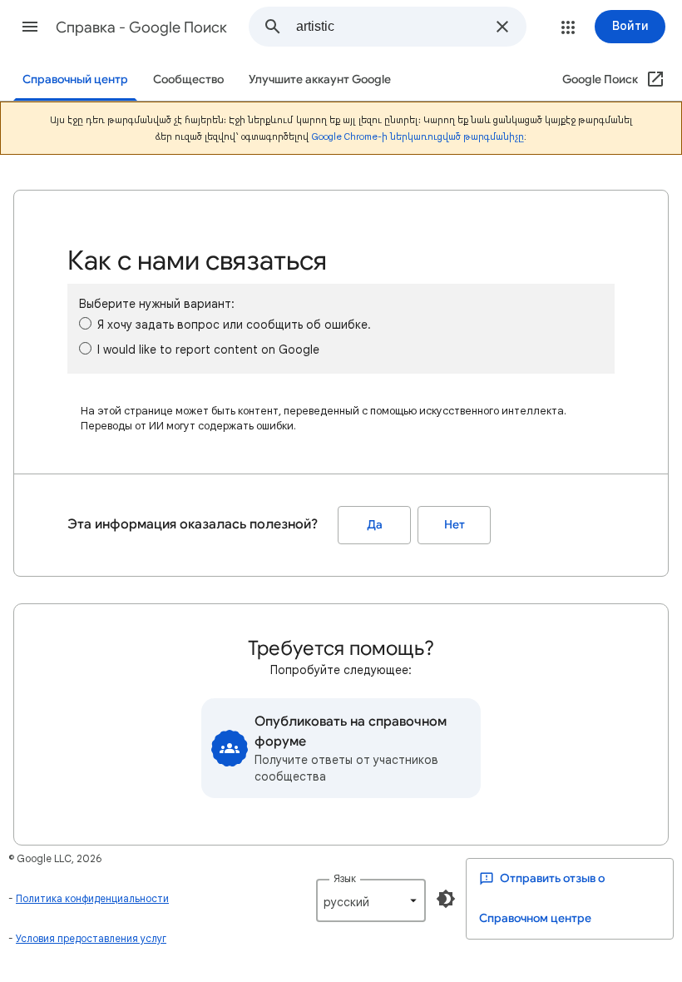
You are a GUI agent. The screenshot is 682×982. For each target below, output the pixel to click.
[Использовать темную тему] (446, 899)
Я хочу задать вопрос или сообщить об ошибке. (234, 324)
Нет (454, 525)
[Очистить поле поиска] (502, 26)
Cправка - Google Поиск (141, 27)
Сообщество (188, 79)
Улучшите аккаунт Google (320, 79)
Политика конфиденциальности (92, 898)
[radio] (85, 323)
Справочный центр (75, 79)
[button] (30, 27)
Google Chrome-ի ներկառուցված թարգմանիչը (418, 136)
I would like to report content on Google (208, 349)
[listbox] (371, 900)
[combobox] (390, 26)
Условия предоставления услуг (91, 938)
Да (375, 525)
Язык (345, 878)
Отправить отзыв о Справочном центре (542, 898)
